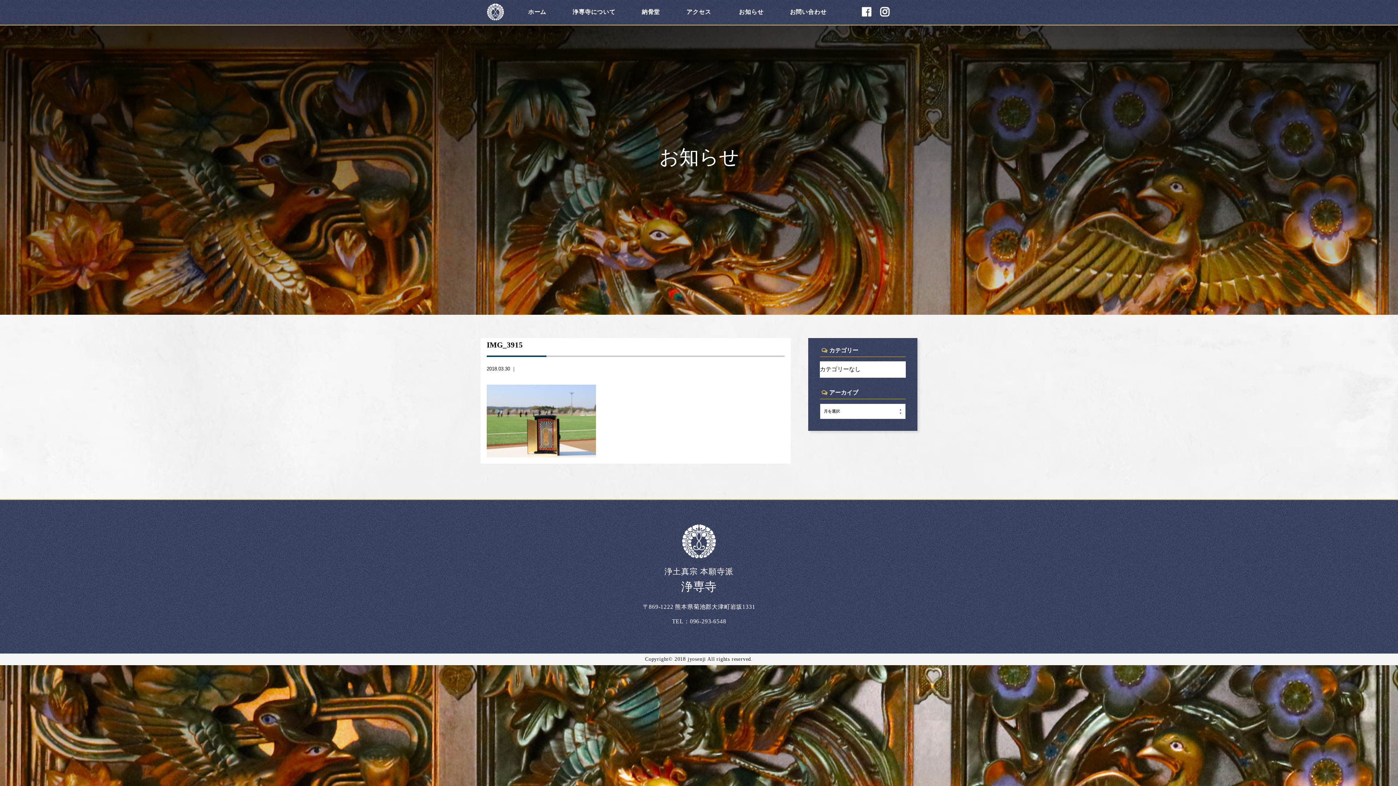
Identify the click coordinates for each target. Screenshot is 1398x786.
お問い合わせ (808, 12)
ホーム (537, 12)
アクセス (699, 12)
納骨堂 (651, 12)
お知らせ (751, 12)
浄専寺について (594, 12)
